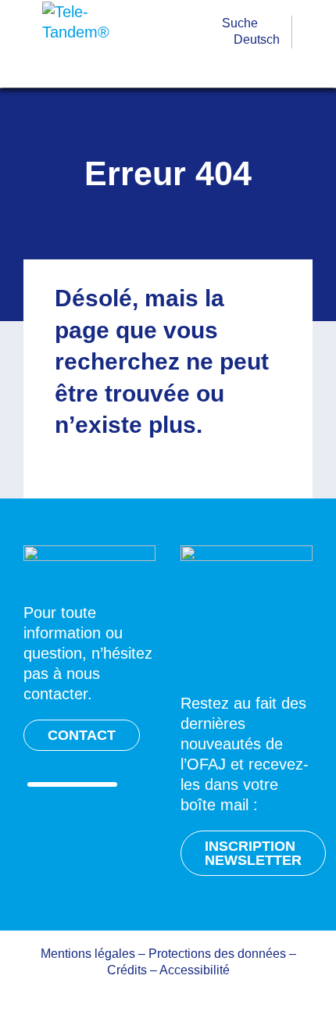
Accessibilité (194, 970)
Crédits (127, 970)
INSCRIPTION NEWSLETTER (253, 853)
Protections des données (217, 953)
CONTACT (82, 735)
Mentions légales (88, 953)
